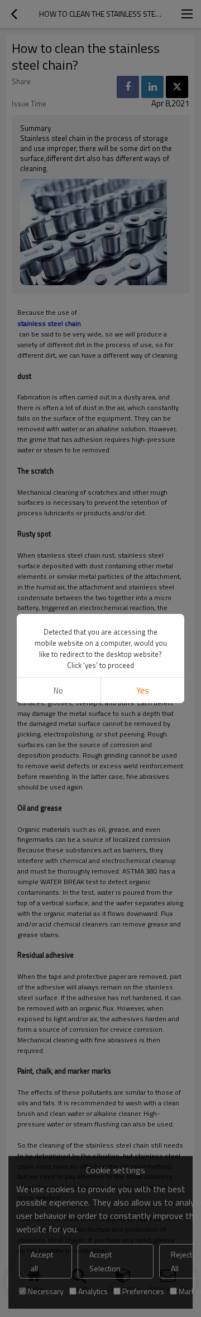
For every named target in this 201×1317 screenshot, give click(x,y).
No (58, 690)
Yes (142, 690)
